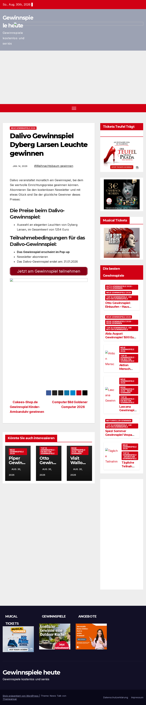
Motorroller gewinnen (118, 421)
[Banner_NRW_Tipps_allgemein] (49, 304)
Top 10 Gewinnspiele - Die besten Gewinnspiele (48, 450)
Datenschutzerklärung (115, 697)
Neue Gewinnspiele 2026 (23, 128)
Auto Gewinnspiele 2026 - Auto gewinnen (119, 287)
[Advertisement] (73, 77)
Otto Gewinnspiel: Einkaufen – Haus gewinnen (117, 306)
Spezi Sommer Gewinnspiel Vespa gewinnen (118, 434)
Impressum (137, 697)
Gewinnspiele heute (31, 672)
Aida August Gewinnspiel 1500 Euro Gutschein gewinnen (121, 337)
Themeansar (10, 699)
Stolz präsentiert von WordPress (21, 695)
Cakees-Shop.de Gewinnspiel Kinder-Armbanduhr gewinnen (27, 407)
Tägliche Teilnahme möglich (129, 466)
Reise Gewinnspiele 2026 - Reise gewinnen (78, 450)
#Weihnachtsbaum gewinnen (53, 166)
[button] (141, 108)
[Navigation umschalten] (74, 108)
